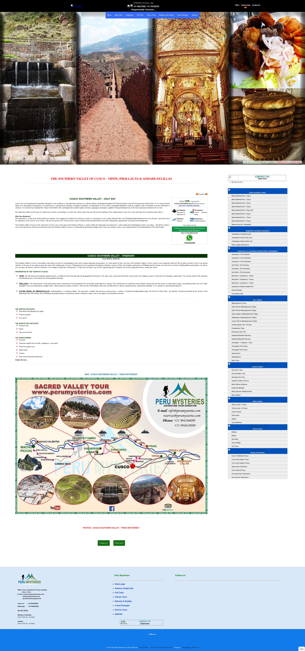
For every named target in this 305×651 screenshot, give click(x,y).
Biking (233, 435)
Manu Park (118, 15)
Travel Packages (182, 15)
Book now (119, 543)
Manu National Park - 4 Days (241, 203)
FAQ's (237, 5)
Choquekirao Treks (238, 328)
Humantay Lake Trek (238, 332)
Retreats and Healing (166, 15)
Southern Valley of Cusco (240, 381)
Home (109, 15)
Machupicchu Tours (238, 303)
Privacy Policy (144, 647)
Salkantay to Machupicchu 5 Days (244, 317)
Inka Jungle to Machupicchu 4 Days (244, 314)
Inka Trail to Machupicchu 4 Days (243, 310)
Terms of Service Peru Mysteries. (161, 647)
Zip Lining (234, 439)
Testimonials (245, 5)
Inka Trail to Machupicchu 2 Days (243, 307)
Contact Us (256, 5)
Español (201, 194)
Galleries (195, 15)
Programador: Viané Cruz (190, 647)
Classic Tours (151, 15)
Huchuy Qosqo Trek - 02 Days (241, 325)
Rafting (233, 432)
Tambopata (129, 15)
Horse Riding (235, 443)
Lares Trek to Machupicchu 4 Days (244, 321)
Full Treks (140, 15)
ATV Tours (235, 446)
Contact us (103, 543)
